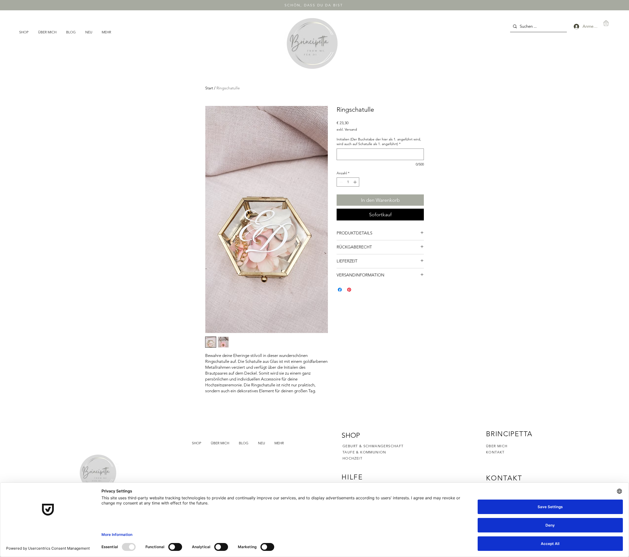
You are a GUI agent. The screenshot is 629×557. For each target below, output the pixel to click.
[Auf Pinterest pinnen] (349, 290)
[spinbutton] (347, 182)
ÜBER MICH (497, 446)
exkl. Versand (347, 129)
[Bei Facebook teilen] (340, 290)
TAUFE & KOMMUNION (364, 452)
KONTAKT (495, 452)
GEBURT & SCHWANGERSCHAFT (373, 446)
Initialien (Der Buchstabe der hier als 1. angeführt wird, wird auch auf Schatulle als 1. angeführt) (379, 141)
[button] (24, 32)
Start (209, 88)
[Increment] (355, 182)
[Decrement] (340, 182)
